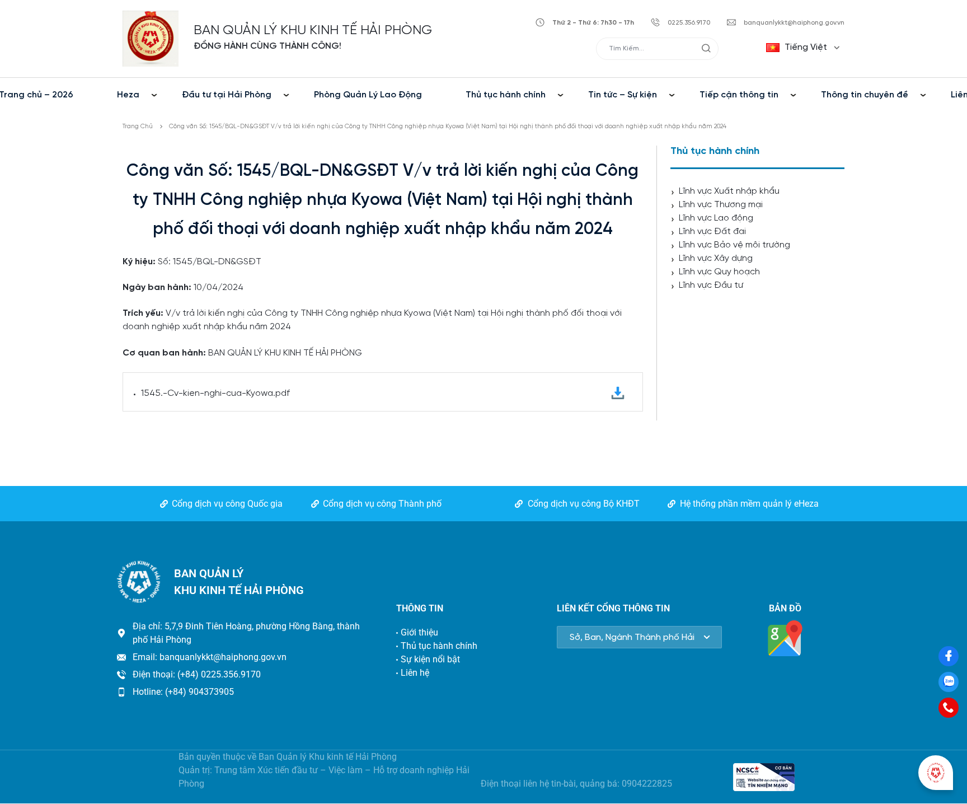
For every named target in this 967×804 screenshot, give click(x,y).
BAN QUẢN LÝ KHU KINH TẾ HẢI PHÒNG (313, 31)
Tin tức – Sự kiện (622, 95)
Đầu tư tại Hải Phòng (226, 95)
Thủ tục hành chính (506, 95)
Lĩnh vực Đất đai (712, 231)
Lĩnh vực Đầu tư (711, 285)
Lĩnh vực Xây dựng (716, 258)
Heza (128, 95)
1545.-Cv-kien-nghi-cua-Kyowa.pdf (215, 393)
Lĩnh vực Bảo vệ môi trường (734, 245)
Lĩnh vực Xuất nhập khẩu (729, 191)
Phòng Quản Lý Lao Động (368, 95)
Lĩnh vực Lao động (716, 218)
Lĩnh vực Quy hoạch (719, 272)
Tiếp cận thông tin (739, 95)
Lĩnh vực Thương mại (721, 204)
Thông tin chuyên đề (864, 95)
